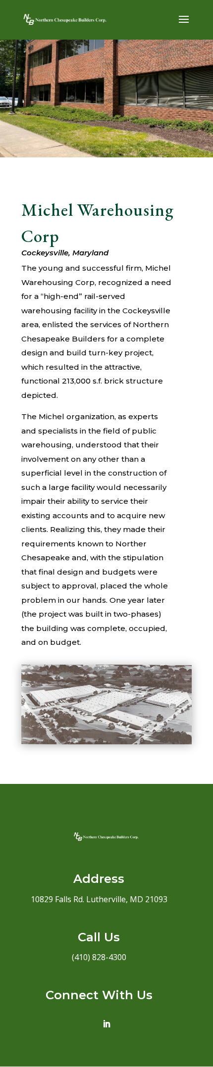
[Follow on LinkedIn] (106, 1024)
